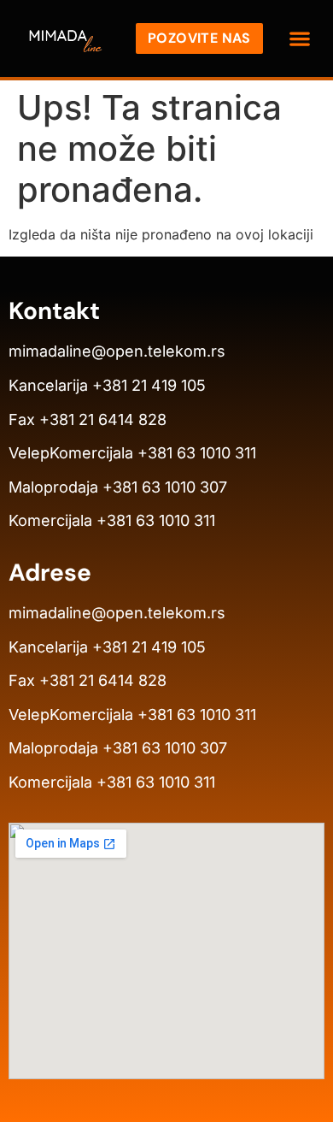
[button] (300, 39)
